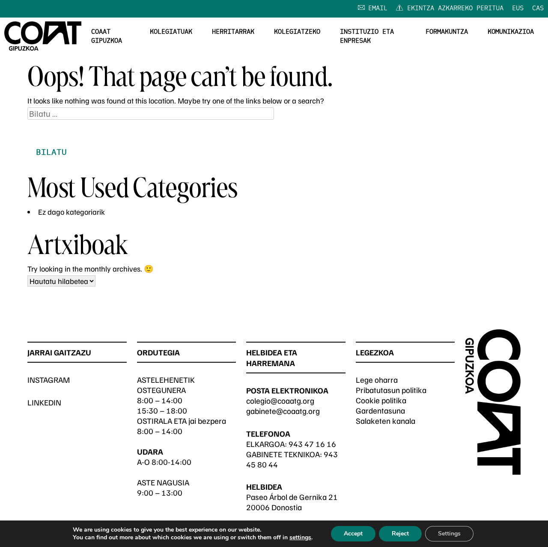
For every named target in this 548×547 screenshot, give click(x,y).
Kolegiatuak (171, 32)
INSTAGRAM (48, 379)
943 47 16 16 (312, 444)
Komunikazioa (511, 32)
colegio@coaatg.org (280, 400)
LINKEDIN (44, 402)
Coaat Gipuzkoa (106, 36)
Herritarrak (233, 32)
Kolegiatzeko (297, 32)
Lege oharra (377, 379)
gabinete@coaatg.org (283, 411)
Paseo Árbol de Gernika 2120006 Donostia (292, 502)
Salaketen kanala (385, 421)
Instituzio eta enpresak (367, 36)
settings (300, 537)
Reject (400, 533)
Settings (449, 533)
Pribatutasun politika (391, 390)
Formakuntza (447, 32)
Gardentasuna (380, 410)
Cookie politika (381, 400)
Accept (353, 533)
